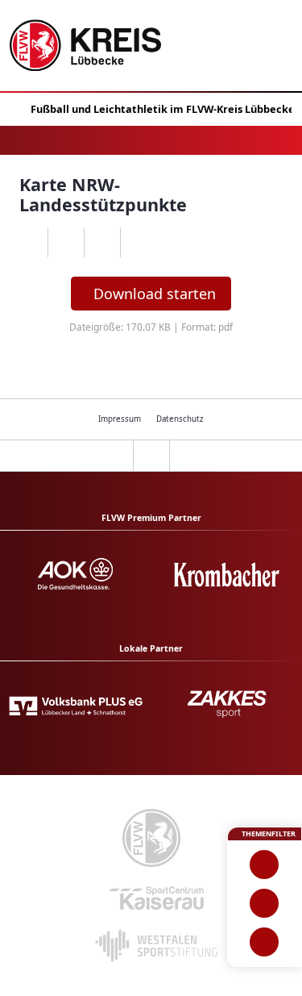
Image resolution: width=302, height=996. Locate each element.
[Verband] (265, 941)
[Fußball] (265, 864)
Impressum (119, 419)
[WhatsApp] (29, 242)
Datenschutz (180, 419)
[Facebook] (66, 242)
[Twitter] (102, 242)
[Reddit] (138, 242)
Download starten (154, 293)
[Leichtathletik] (265, 903)
